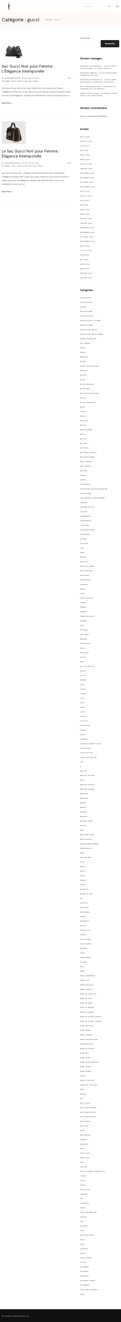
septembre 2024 (87, 241)
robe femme (85, 1030)
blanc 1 (83, 416)
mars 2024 (85, 269)
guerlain (84, 653)
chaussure (85, 484)
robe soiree (85, 1067)
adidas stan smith (88, 330)
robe (82, 971)
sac (30, 166)
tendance (84, 1203)
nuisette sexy (86, 894)
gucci (14, 81)
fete (82, 625)
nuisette (84, 889)
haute (83, 671)
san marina (85, 1135)
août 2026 (85, 137)
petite (83, 926)
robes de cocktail (89, 1085)
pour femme (85, 939)
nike (82, 853)
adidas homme (86, 325)
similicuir (84, 1158)
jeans (83, 689)
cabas (83, 475)
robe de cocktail (88, 994)
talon (82, 1185)
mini (82, 830)
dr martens (85, 580)
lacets (83, 716)
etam (82, 593)
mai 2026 (84, 150)
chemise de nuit (87, 507)
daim (82, 553)
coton (83, 539)
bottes (83, 439)
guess (83, 657)
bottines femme (87, 457)
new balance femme (89, 844)
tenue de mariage (88, 1212)
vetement (84, 1267)
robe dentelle (87, 1026)
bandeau (84, 357)
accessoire (85, 298)
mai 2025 (84, 205)
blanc (83, 411)
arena (83, 348)
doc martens (86, 571)
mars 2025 (85, 214)
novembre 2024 (87, 232)
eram (82, 589)
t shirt (83, 1176)
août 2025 (85, 191)
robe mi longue (87, 1049)
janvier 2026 (86, 169)
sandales (84, 1144)
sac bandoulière (88, 1117)
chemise (84, 503)
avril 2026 (85, 155)
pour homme (86, 944)
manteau (84, 794)
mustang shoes (87, 835)
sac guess (85, 1121)
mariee (83, 807)
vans (82, 1244)
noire (82, 876)
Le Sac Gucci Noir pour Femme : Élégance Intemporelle (30, 154)
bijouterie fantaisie (89, 393)
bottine (83, 443)
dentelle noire (87, 566)
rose (82, 1089)
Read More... (7, 103)
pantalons (85, 912)
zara (82, 1294)
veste (82, 1253)
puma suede (85, 957)
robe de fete (86, 999)
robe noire (85, 1058)
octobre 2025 (86, 182)
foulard (84, 630)
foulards (84, 635)
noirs (82, 885)
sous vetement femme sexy (92, 1171)
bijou (82, 380)
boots (83, 425)
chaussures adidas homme (92, 498)
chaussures (85, 493)
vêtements (85, 1285)
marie (82, 803)
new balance (86, 839)
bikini (82, 407)
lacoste (84, 721)
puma (82, 953)
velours (84, 1249)
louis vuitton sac (88, 757)
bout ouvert (86, 462)
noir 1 (83, 867)
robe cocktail (87, 985)
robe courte (86, 989)
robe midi (84, 1053)
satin (82, 1149)
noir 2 (83, 871)
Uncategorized (87, 1235)
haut (82, 662)
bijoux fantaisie (87, 402)
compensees (85, 516)
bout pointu (86, 466)
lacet (83, 712)
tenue (83, 1208)
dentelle (84, 562)
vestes (83, 1262)
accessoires (86, 302)
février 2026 (86, 164)
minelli (83, 826)
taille (83, 1181)
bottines (84, 448)
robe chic (85, 980)
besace (83, 375)
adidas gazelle (87, 316)
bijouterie (85, 389)
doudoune (84, 575)
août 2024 (85, 246)
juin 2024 (84, 255)
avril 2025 (85, 210)
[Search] (109, 6)
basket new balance (89, 366)
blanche (84, 421)
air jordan (85, 343)
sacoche (84, 1126)
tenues (83, 1217)
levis (82, 735)
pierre (83, 935)
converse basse (87, 530)
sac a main (33, 81)
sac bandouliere (88, 1112)
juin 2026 (84, 146)
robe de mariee (87, 1008)
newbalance (86, 848)
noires (83, 880)
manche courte (87, 785)
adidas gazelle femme (90, 321)
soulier (83, 1167)
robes (83, 1076)
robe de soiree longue (91, 1021)
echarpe (84, 584)
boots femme (86, 430)
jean (82, 685)
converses (85, 534)
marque (83, 812)
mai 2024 (84, 260)
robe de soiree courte (91, 1017)
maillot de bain (87, 775)
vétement (84, 1271)
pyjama (83, 962)
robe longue (86, 1035)
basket (83, 361)
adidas (83, 307)
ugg (82, 1231)
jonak (83, 694)
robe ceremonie (87, 976)
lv (81, 766)
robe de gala (86, 1003)
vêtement (84, 1276)
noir (25, 81)
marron (83, 817)
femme (7, 81)
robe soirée (85, 1071)
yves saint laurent (89, 1290)
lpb (81, 762)
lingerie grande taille (91, 744)
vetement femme (87, 1281)
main (20, 81)
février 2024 (86, 273)
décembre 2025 (87, 173)
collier (83, 512)
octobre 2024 (86, 237)
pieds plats (85, 930)
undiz (82, 1240)
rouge (83, 1094)
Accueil (49, 20)
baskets (84, 371)
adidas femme (86, 311)
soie (82, 1162)
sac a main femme (88, 1108)
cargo (83, 480)
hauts (83, 675)
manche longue (87, 789)
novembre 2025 (87, 178)
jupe (82, 703)
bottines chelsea (88, 453)
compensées (85, 521)
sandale (84, 1139)
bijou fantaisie (87, 384)
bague (83, 352)
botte (83, 434)
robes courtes (87, 1080)
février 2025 (86, 219)
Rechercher (85, 38)
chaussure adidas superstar (93, 489)
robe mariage (86, 1044)
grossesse (85, 644)
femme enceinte (87, 616)
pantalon (84, 907)
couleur (84, 543)
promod (83, 948)
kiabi (82, 707)
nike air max (86, 857)
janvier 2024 (86, 278)
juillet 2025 (86, 196)
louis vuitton (86, 753)
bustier (83, 471)
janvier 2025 (86, 223)
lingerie (84, 739)
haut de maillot (87, 666)
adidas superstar (88, 339)
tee (81, 1199)
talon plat (85, 1190)
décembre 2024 (87, 228)
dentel (83, 557)
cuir (82, 548)
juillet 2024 (86, 250)
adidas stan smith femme (91, 334)
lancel (83, 730)
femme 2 (84, 612)
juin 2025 (84, 200)
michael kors (86, 821)
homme (83, 680)
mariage (84, 798)
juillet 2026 (86, 141)
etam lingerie (86, 598)
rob (82, 967)
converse (84, 525)
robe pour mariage (89, 1062)
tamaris (84, 1194)
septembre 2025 (87, 187)
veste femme (86, 1258)
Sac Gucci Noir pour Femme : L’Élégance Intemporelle (28, 69)
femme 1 (83, 607)
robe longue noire (89, 1039)
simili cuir (85, 1153)
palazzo (84, 903)
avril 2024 (85, 264)
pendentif (84, 921)
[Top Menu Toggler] (117, 6)
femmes (83, 621)
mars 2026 (85, 160)
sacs (82, 1130)
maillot (83, 771)
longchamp (85, 748)
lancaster (85, 725)
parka (83, 917)
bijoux (83, 398)
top (81, 1221)
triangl (84, 1226)
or (81, 898)
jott (82, 698)
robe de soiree (87, 1012)
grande (83, 639)
